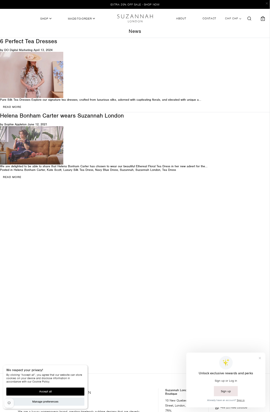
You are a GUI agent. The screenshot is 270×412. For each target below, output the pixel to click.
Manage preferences (45, 401)
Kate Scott (54, 170)
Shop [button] (44, 18)
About (181, 18)
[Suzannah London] (135, 18)
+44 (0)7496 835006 (233, 407)
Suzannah (127, 170)
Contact (209, 18)
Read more (12, 177)
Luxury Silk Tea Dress (78, 170)
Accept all (45, 391)
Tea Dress (169, 170)
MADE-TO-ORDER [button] (80, 18)
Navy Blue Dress (106, 170)
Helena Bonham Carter (29, 170)
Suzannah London (147, 170)
